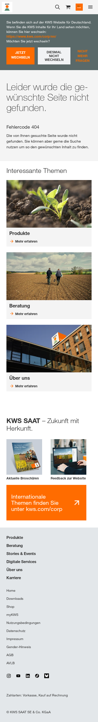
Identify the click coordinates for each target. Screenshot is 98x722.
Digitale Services (21, 561)
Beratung (14, 545)
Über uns (14, 569)
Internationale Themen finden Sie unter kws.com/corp (36, 502)
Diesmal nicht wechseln (54, 56)
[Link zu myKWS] (79, 7)
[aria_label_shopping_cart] (68, 7)
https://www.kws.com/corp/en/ (31, 36)
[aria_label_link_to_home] (7, 7)
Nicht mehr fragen (82, 56)
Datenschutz (15, 631)
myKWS (12, 615)
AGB (10, 655)
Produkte (14, 537)
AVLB (10, 663)
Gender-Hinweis (18, 647)
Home (10, 590)
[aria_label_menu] (90, 7)
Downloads (14, 598)
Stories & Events (21, 553)
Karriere (13, 577)
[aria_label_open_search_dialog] (57, 7)
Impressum (14, 639)
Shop (10, 607)
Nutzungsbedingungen (23, 623)
